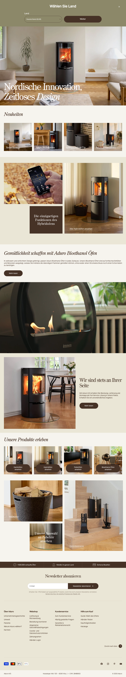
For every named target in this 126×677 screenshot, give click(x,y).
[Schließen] (119, 6)
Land (26, 13)
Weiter (83, 19)
